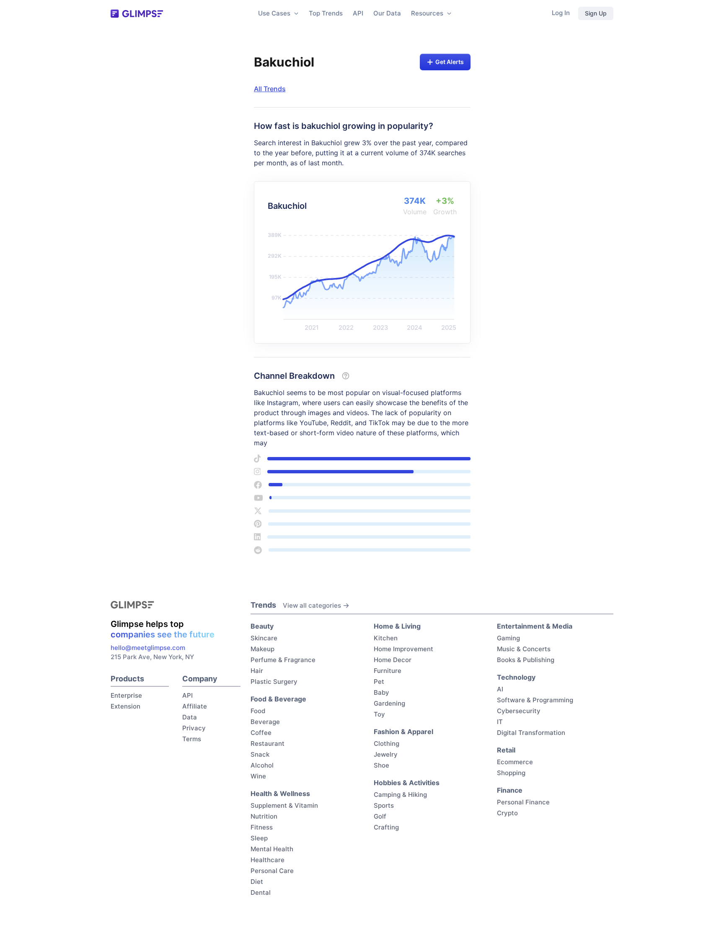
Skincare (264, 638)
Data (189, 717)
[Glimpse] (137, 13)
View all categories (312, 605)
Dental (261, 892)
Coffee (261, 733)
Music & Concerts (524, 649)
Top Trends (326, 13)
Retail (506, 750)
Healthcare (267, 860)
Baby (381, 692)
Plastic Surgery (274, 682)
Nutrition (264, 816)
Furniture (387, 671)
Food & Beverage (278, 699)
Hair (257, 671)
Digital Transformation (531, 733)
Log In (561, 13)
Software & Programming (535, 700)
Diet (257, 882)
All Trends (270, 89)
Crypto (507, 813)
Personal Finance (523, 802)
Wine (258, 776)
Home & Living (397, 626)
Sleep (259, 838)
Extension (125, 706)
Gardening (389, 703)
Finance (509, 790)
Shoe (381, 765)
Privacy (194, 728)
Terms (191, 739)
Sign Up (596, 13)
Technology (516, 677)
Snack (260, 754)
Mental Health (272, 849)
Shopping (511, 773)
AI (500, 689)
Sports (384, 805)
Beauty (262, 626)
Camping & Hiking (400, 795)
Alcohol (262, 765)
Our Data (387, 13)
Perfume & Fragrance (283, 660)
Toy (379, 714)
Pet (379, 682)
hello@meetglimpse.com (148, 648)
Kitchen (386, 638)
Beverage (265, 722)
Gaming (508, 638)
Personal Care (272, 871)
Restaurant (267, 743)
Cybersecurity (518, 711)
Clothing (386, 743)
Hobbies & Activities (407, 782)
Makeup (262, 649)
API (358, 13)
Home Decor (392, 660)
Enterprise (126, 695)
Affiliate (194, 706)
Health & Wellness (280, 793)
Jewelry (386, 754)
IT (500, 722)
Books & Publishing (525, 660)
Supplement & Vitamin (284, 805)
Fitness (262, 827)
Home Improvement (403, 649)
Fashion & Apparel (403, 731)
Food (258, 711)
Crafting (386, 827)
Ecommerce (515, 762)
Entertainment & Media (534, 626)
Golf (380, 816)
